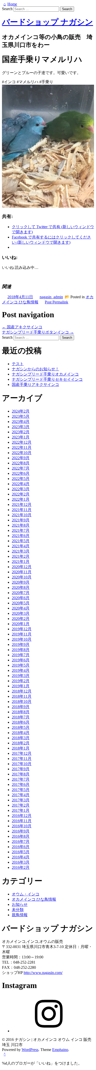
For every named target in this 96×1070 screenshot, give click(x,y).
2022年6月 (21, 473)
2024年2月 (21, 411)
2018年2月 (21, 743)
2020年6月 (21, 598)
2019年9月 (21, 644)
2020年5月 (21, 603)
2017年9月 (21, 769)
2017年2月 (21, 805)
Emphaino (60, 1050)
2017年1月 (21, 810)
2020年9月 (21, 582)
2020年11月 (22, 572)
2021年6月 (21, 536)
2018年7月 (21, 717)
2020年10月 (22, 577)
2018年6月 (21, 722)
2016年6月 (21, 847)
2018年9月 (21, 707)
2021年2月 (21, 556)
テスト (18, 364)
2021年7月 (21, 530)
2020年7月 (21, 593)
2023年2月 (21, 432)
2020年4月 (21, 608)
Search (7, 9)
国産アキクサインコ (22, 327)
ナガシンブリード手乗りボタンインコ (38, 332)
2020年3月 (21, 613)
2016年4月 (21, 857)
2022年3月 (21, 489)
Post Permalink (56, 302)
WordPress (30, 1050)
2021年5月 (21, 541)
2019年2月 (21, 681)
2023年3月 (21, 427)
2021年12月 (22, 504)
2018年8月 (21, 712)
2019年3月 (21, 676)
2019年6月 (21, 660)
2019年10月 (22, 639)
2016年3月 (21, 862)
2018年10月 (22, 701)
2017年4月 (21, 795)
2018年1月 (21, 748)
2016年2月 (21, 867)
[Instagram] (49, 1031)
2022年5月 (21, 478)
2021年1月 (21, 561)
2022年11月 (22, 447)
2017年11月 (22, 758)
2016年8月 (21, 836)
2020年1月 (21, 624)
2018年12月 (22, 691)
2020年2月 (21, 618)
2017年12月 (22, 753)
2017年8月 (21, 774)
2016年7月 (21, 841)
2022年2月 (21, 494)
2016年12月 (22, 815)
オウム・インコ (25, 894)
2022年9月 (21, 458)
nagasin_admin (51, 297)
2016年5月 (21, 852)
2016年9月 (21, 831)
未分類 (18, 910)
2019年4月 (21, 670)
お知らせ (20, 904)
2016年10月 (22, 826)
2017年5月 (21, 790)
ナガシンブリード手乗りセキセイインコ (47, 379)
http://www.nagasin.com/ (43, 973)
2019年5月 (21, 665)
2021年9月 (21, 520)
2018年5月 (21, 727)
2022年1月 (21, 499)
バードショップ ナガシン (47, 22)
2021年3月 (21, 551)
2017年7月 (21, 779)
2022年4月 (21, 484)
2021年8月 (21, 525)
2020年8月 (21, 587)
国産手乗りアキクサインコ (35, 384)
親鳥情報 (20, 915)
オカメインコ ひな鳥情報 (34, 899)
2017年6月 (21, 784)
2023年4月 (21, 421)
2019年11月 (22, 634)
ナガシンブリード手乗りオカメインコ (45, 374)
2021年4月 (21, 546)
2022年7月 (21, 468)
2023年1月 (21, 437)
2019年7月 (21, 655)
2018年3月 (21, 738)
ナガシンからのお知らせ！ (35, 369)
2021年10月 (22, 515)
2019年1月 (21, 686)
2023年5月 (21, 416)
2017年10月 (22, 764)
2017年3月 (21, 800)
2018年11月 (22, 696)
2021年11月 (22, 510)
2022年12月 (22, 442)
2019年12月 (22, 629)
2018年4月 (21, 733)
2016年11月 (22, 821)
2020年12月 (22, 567)
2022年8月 (21, 463)
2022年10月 (22, 453)
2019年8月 (21, 650)
